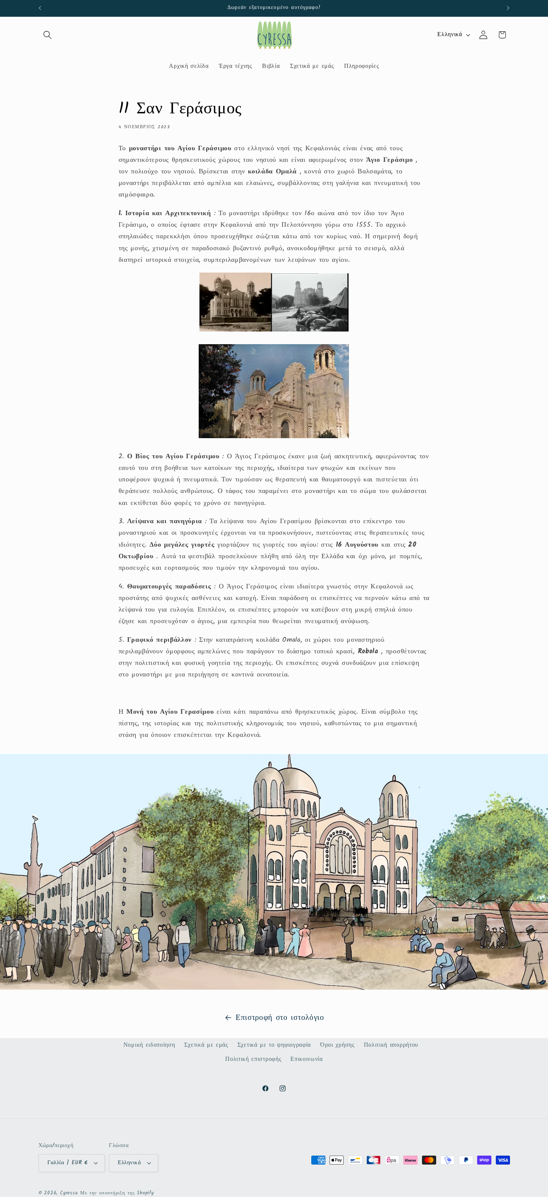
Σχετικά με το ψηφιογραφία (274, 1045)
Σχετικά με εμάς (206, 1045)
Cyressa (69, 1193)
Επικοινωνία (306, 1059)
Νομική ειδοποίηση (149, 1045)
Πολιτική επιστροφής (253, 1059)
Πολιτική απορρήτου (391, 1045)
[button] (47, 34)
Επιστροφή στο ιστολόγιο (280, 1018)
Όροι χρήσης (337, 1045)
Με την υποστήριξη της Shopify (117, 1193)
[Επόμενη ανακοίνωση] (508, 8)
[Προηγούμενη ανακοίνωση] (40, 8)
